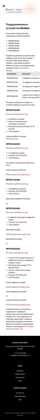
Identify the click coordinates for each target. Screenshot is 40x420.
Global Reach (20, 374)
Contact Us (20, 393)
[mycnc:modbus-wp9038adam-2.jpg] (20, 253)
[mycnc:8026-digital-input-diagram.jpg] (20, 174)
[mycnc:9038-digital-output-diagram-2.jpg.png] (20, 203)
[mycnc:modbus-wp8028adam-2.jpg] (20, 212)
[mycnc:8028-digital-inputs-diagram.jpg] (20, 234)
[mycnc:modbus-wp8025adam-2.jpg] (20, 114)
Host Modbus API (16, 329)
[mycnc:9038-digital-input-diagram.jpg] (20, 287)
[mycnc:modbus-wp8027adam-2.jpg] (20, 184)
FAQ (20, 399)
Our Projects (20, 377)
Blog (20, 381)
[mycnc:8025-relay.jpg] (20, 139)
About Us (20, 371)
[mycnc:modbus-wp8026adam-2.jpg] (20, 148)
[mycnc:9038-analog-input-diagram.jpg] (20, 304)
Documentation (20, 396)
